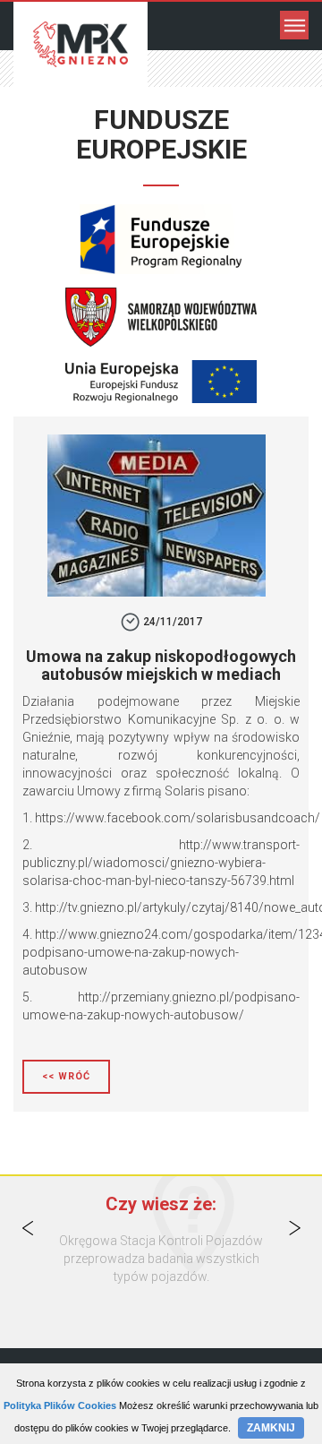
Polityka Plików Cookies (60, 1405)
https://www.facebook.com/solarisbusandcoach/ (177, 818)
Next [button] (294, 1228)
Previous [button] (27, 1228)
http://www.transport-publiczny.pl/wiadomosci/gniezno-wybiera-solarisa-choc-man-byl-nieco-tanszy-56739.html (161, 863)
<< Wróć (66, 1076)
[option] (161, 1258)
